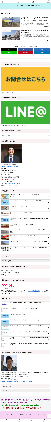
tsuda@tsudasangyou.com (12, 183)
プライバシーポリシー (42, 414)
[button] (49, 135)
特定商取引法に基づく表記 (25, 414)
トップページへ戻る (9, 414)
